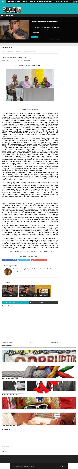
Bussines (5, 447)
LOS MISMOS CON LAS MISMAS (10, 394)
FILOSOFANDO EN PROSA (61, 1)
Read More (34, 36)
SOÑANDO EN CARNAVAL (9, 410)
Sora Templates (20, 466)
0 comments (41, 24)
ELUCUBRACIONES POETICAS (44, 1)
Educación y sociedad (28, 1)
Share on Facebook (10, 260)
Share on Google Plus (40, 260)
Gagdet (5, 451)
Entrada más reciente (7, 342)
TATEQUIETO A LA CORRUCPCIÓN (11, 425)
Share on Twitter (25, 260)
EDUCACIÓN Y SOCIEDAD (25, 60)
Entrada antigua (54, 342)
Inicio (3, 1)
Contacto (62, 466)
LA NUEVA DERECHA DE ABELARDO (44, 21)
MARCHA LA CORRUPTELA (9, 363)
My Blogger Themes (29, 466)
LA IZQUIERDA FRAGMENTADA (10, 378)
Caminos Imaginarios (13, 1)
